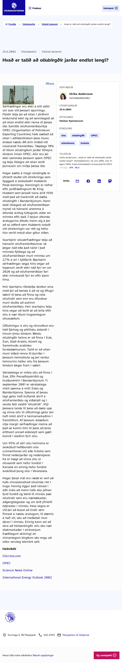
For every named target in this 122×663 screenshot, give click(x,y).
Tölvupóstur (75, 635)
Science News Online (18, 570)
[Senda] (77, 181)
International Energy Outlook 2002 (27, 577)
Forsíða (12, 24)
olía (63, 135)
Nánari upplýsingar (43, 655)
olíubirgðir (78, 135)
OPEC (7, 563)
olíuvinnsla (67, 143)
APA (71, 167)
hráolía (85, 143)
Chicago (63, 167)
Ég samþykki (105, 655)
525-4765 (49, 635)
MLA (77, 167)
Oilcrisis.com (12, 556)
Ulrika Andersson (81, 94)
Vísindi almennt (50, 24)
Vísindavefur (28, 24)
